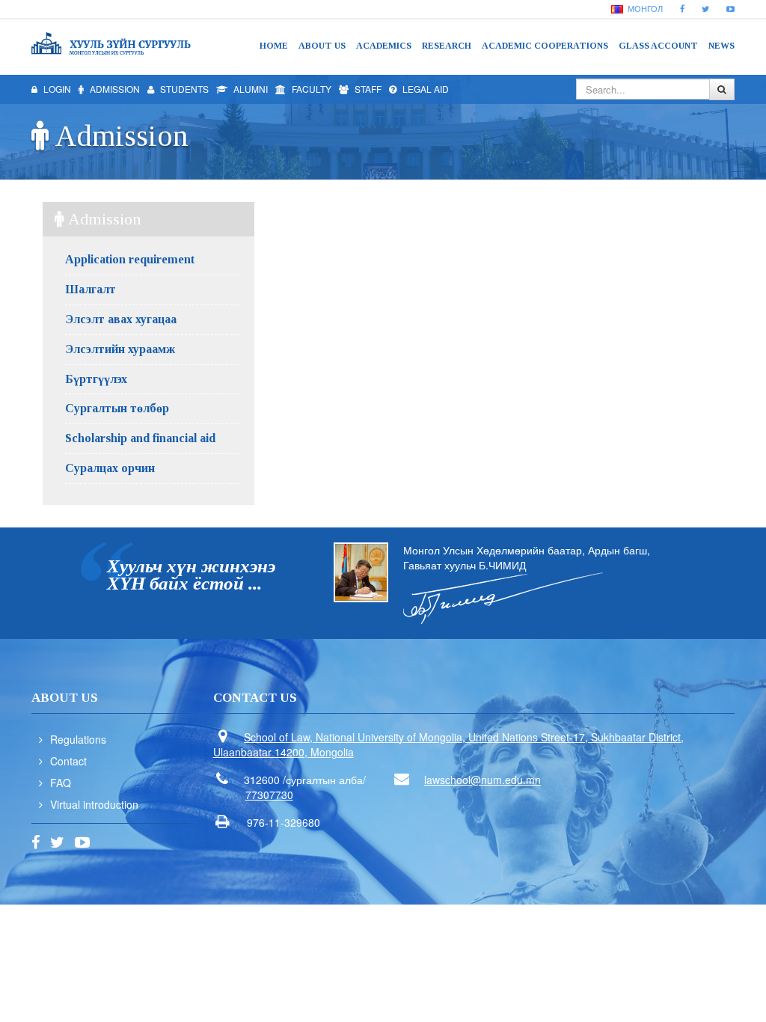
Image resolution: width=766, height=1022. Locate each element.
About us (322, 45)
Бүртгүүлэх (96, 379)
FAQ (60, 782)
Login (56, 88)
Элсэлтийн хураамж (120, 349)
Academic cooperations (545, 45)
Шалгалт (90, 289)
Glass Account (658, 45)
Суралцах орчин (110, 468)
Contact (68, 760)
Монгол (644, 8)
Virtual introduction (94, 804)
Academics (383, 45)
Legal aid (424, 88)
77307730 (269, 794)
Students (183, 88)
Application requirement (129, 259)
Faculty (310, 88)
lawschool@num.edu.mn (482, 779)
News (721, 45)
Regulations (78, 739)
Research (446, 45)
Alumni (249, 88)
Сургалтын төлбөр (117, 408)
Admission (114, 88)
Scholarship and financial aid (140, 438)
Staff (367, 88)
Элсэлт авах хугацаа (121, 319)
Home (274, 45)
